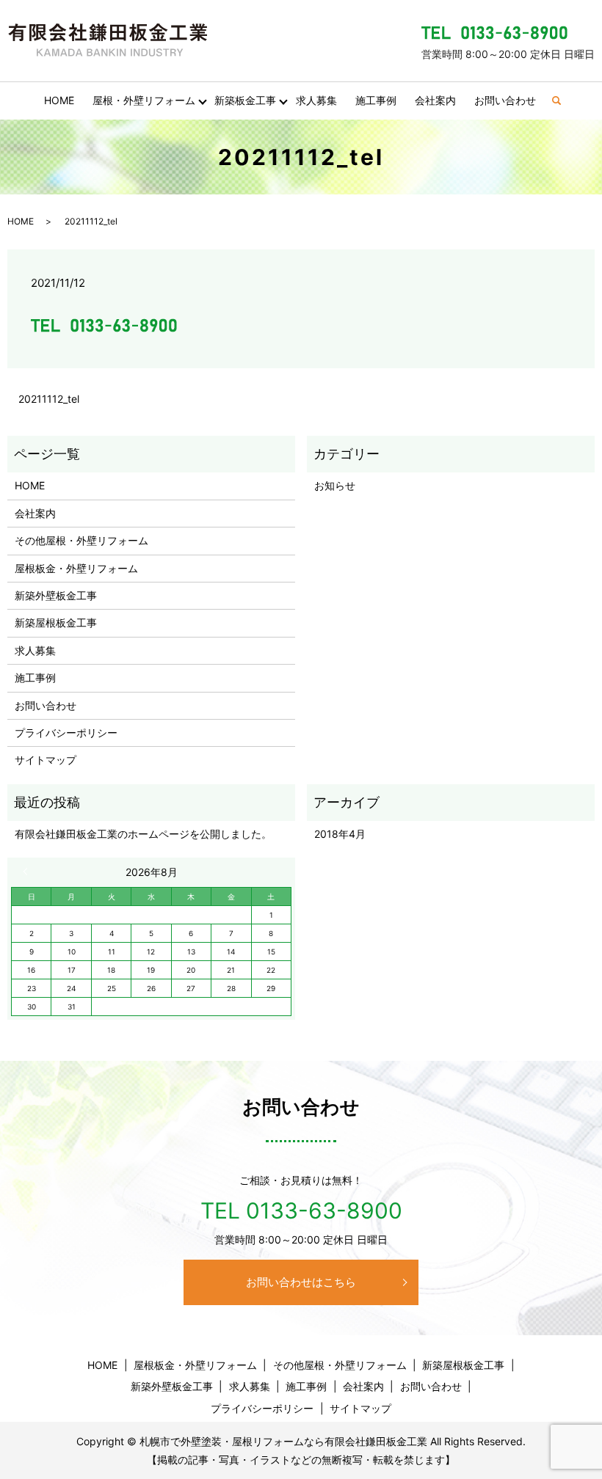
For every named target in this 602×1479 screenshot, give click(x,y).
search (562, 101)
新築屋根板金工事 (56, 622)
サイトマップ (45, 759)
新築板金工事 (245, 100)
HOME (59, 100)
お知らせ (334, 485)
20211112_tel (48, 398)
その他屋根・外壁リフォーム (81, 540)
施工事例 (375, 100)
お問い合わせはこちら (301, 1282)
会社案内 (435, 100)
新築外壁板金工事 (56, 595)
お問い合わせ (505, 100)
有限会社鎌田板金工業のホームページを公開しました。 (143, 834)
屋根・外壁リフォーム (144, 100)
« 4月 (28, 871)
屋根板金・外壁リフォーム (76, 568)
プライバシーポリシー (66, 732)
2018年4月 (340, 834)
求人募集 (316, 100)
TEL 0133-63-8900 (301, 1210)
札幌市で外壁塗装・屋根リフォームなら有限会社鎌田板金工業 (283, 1441)
